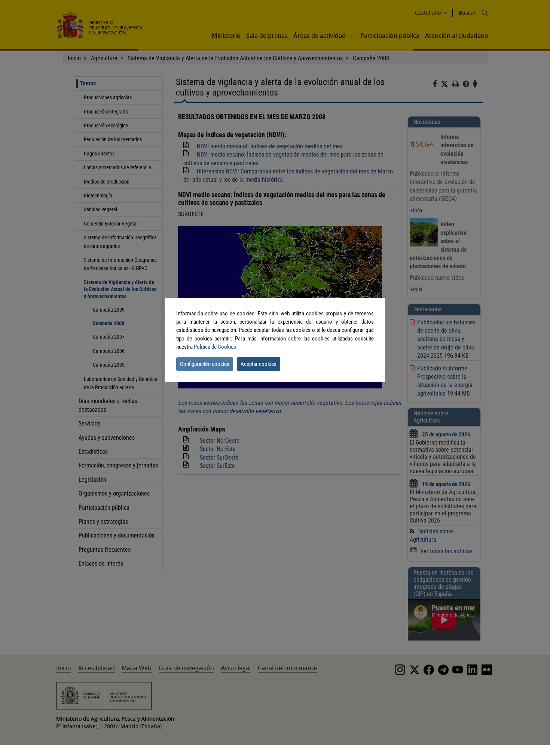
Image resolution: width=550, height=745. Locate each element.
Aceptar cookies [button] (258, 364)
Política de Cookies (215, 346)
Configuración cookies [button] (204, 364)
